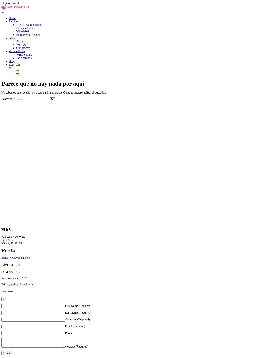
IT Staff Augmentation (29, 24)
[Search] (52, 99)
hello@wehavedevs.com (15, 257)
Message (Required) (76, 346)
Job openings (24, 57)
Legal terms (27, 284)
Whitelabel (22, 31)
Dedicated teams (25, 28)
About (12, 38)
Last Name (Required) (78, 312)
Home (12, 18)
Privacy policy (9, 284)
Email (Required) (75, 326)
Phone (68, 333)
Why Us (21, 44)
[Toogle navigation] (2, 12)
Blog (12, 61)
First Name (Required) (78, 305)
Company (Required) (77, 319)
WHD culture (24, 54)
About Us (22, 41)
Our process (23, 48)
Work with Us (17, 51)
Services (14, 21)
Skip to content (10, 3)
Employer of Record (28, 34)
